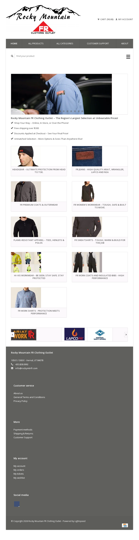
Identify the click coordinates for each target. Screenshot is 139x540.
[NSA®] (81, 334)
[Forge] (31, 334)
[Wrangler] (107, 334)
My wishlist (19, 477)
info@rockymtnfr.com (26, 368)
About (124, 43)
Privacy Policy (20, 401)
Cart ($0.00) (107, 19)
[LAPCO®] (56, 334)
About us (18, 393)
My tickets (19, 473)
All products (36, 43)
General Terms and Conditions (29, 397)
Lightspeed (80, 521)
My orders (19, 469)
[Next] (126, 334)
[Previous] (12, 334)
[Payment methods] (125, 525)
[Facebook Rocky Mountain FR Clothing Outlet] (16, 504)
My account (125, 19)
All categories (64, 43)
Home (14, 43)
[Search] (12, 56)
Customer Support (98, 43)
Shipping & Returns (23, 433)
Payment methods (23, 429)
